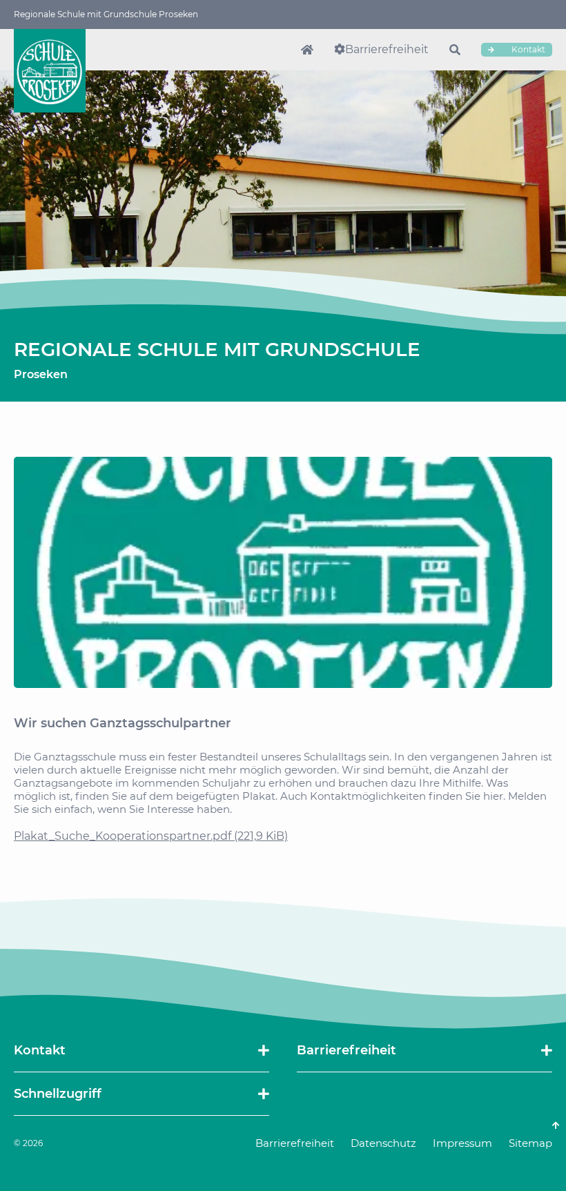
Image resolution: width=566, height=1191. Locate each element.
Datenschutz (383, 1143)
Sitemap (530, 1143)
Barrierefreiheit (387, 49)
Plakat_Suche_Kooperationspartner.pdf (151, 836)
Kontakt (527, 49)
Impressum (462, 1143)
